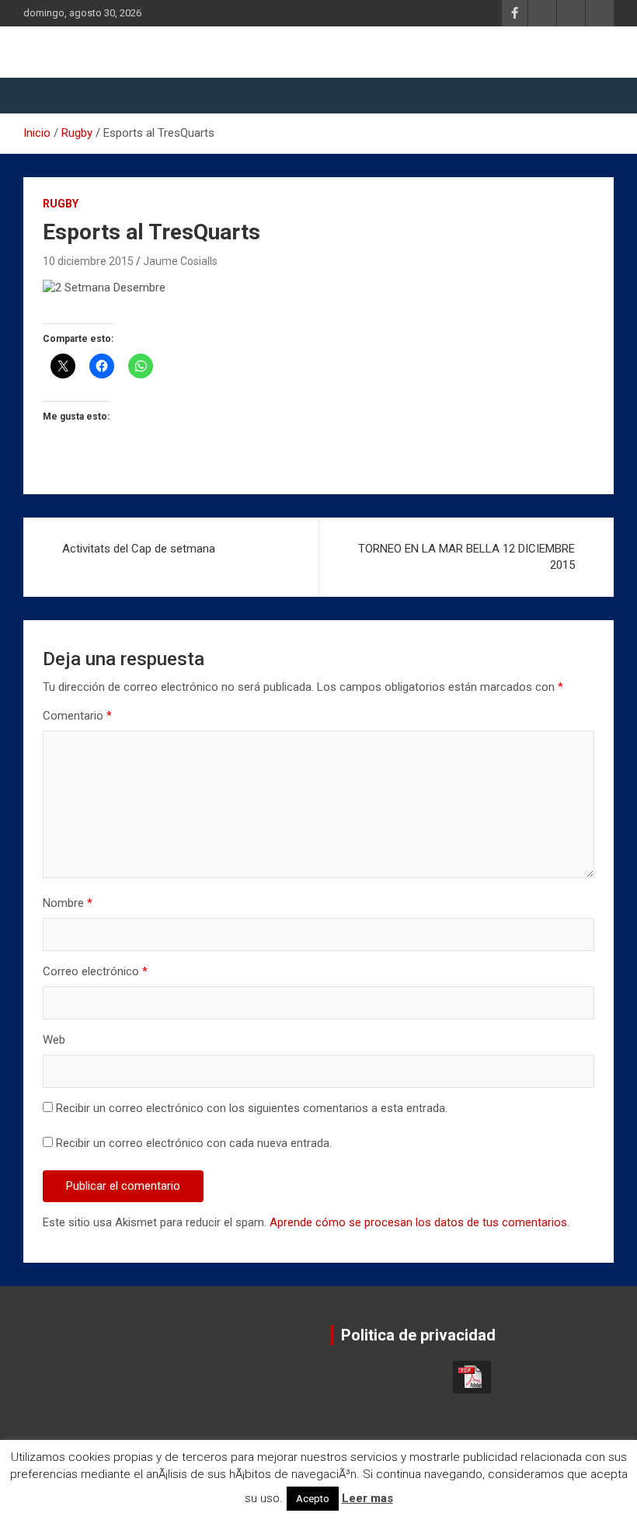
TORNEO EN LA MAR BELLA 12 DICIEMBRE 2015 (466, 557)
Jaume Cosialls (180, 261)
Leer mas (367, 1498)
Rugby (60, 203)
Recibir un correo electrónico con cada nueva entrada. (194, 1143)
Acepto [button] (312, 1498)
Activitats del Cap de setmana (138, 549)
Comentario (77, 716)
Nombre (67, 903)
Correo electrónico (95, 971)
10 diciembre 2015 (88, 261)
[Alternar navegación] (42, 95)
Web (54, 1040)
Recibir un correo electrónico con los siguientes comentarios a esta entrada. (251, 1108)
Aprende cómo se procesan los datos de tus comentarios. (419, 1222)
